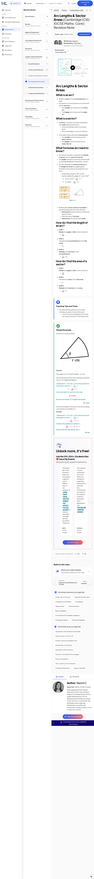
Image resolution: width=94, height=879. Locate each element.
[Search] (68, 3)
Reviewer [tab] (76, 677)
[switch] (91, 876)
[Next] (91, 500)
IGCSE (56, 10)
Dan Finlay (77, 43)
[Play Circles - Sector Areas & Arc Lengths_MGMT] (73, 68)
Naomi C (75, 41)
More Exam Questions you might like (71, 592)
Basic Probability (61, 611)
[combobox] (59, 3)
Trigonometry (59, 606)
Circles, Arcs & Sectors (62, 597)
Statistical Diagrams (78, 620)
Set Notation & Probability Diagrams (67, 615)
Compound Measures (62, 668)
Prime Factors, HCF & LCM (64, 636)
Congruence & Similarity (63, 602)
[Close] (53, 723)
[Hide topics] (51, 10)
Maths (64, 10)
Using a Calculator (80, 668)
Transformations (73, 606)
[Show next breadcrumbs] (90, 10)
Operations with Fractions (64, 650)
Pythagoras (79, 602)
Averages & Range (61, 620)
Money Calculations (62, 659)
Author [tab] (61, 677)
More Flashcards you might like (69, 627)
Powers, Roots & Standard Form (66, 641)
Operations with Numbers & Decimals (67, 631)
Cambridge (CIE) (76, 10)
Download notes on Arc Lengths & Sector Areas (74, 723)
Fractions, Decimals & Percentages (67, 654)
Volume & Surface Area (82, 597)
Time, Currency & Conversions (65, 663)
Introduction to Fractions (63, 645)
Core (88, 10)
